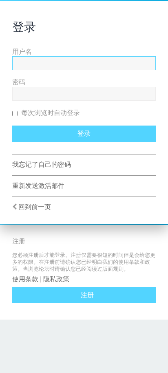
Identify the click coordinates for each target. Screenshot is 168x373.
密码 (18, 82)
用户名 (22, 51)
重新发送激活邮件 (38, 185)
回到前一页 (34, 206)
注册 (87, 294)
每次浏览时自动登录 (50, 112)
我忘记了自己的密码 (41, 164)
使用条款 (25, 279)
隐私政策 (56, 279)
